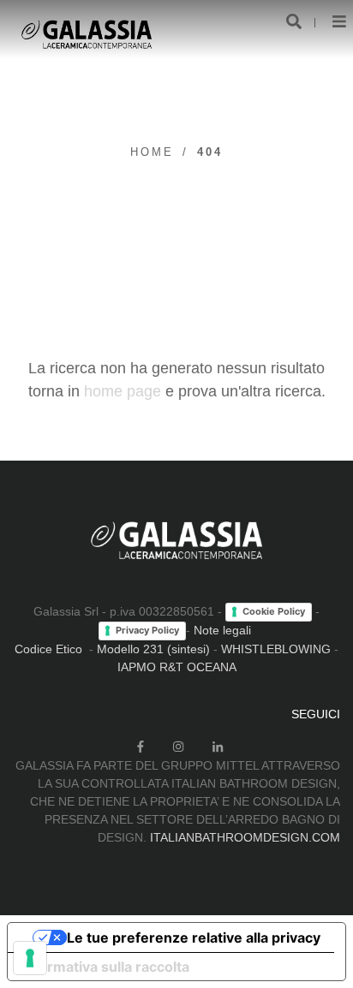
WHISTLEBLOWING (276, 649)
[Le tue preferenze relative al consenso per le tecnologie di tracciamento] (30, 958)
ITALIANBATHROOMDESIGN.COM (245, 837)
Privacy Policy (147, 630)
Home (152, 152)
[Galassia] (86, 34)
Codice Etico (48, 649)
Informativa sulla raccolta (105, 966)
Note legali (222, 630)
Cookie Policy (273, 611)
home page (122, 391)
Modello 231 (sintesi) (153, 649)
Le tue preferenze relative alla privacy (193, 937)
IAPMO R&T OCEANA (176, 667)
